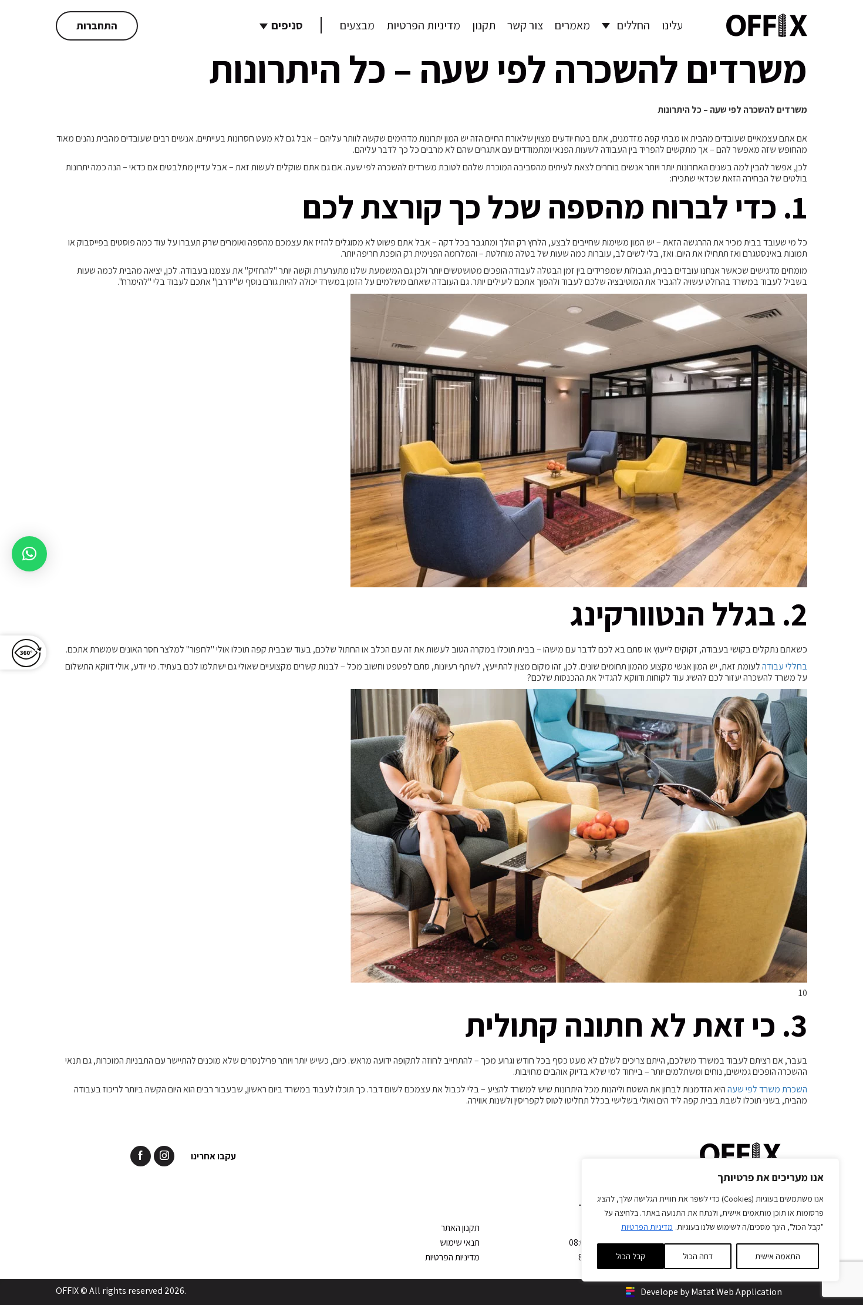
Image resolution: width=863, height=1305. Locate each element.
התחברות (96, 25)
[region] (710, 1220)
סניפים (287, 25)
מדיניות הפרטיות (647, 1227)
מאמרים (572, 25)
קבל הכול (630, 1256)
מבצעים (357, 25)
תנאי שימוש (460, 1242)
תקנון (483, 25)
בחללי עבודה (784, 666)
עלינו (672, 25)
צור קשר (525, 25)
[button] (29, 553)
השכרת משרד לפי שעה (767, 1089)
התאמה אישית (777, 1256)
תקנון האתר (460, 1228)
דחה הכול (698, 1256)
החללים (633, 25)
